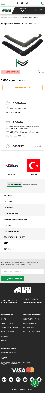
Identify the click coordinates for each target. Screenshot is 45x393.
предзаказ (22, 87)
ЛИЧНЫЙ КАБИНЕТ (30, 323)
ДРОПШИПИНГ (28, 327)
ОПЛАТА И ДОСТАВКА (9, 327)
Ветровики (17, 18)
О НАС (3, 319)
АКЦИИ (4, 340)
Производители (8, 352)
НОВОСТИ (5, 336)
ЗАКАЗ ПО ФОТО (7, 323)
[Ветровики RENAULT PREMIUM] (22, 44)
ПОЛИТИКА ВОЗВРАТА (31, 332)
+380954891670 (9, 302)
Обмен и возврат (8, 332)
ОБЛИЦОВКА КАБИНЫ (7, 18)
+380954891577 (9, 300)
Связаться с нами (31, 319)
